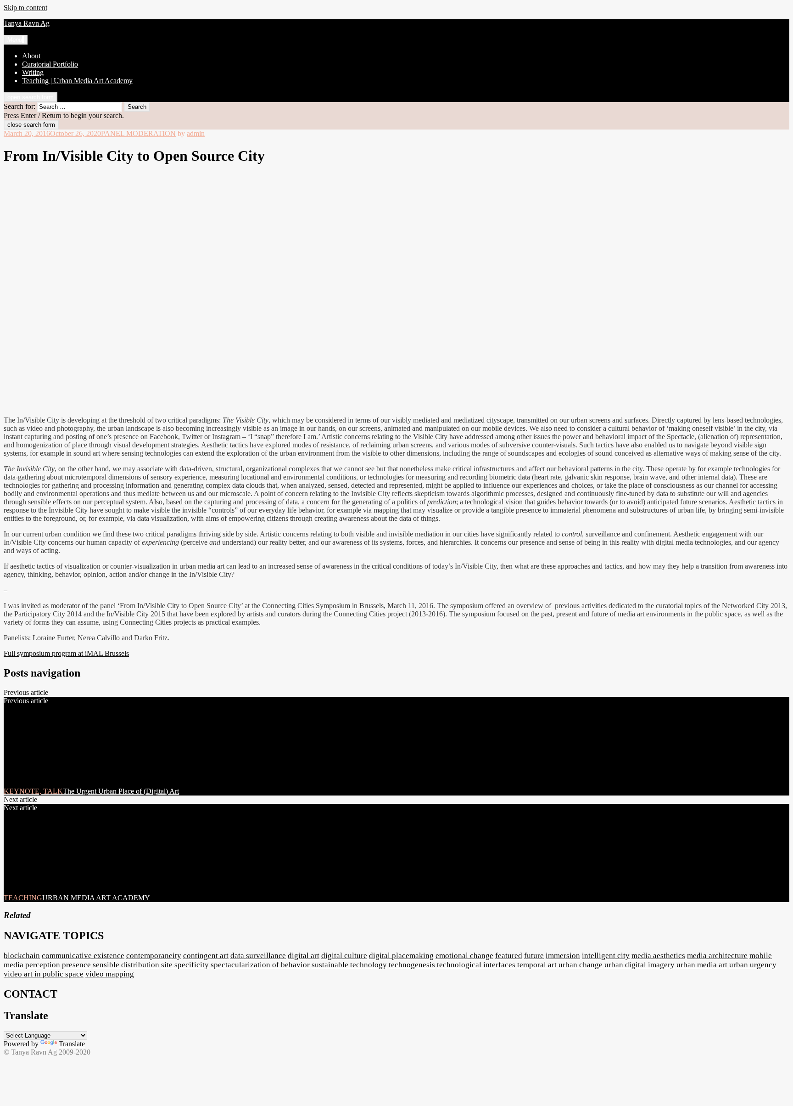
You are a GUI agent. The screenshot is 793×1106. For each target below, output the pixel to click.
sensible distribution (126, 964)
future (534, 955)
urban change (580, 964)
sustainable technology (349, 964)
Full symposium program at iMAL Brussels (66, 653)
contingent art (206, 955)
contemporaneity (153, 955)
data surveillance (258, 955)
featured (508, 955)
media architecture (717, 955)
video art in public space (44, 974)
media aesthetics (658, 955)
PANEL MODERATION (138, 133)
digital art (303, 955)
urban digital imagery (639, 964)
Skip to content (25, 7)
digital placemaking (401, 955)
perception (42, 964)
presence (76, 964)
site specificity (185, 964)
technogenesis (412, 964)
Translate (72, 1044)
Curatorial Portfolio (50, 64)
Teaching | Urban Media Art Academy (77, 81)
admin (196, 133)
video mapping (109, 974)
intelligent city (606, 955)
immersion (563, 955)
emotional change (464, 955)
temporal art (537, 964)
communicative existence (83, 955)
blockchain (22, 955)
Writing (33, 72)
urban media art (701, 964)
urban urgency (752, 964)
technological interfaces (476, 964)
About (31, 56)
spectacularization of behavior (260, 964)
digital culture (344, 955)
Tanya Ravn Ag (27, 23)
